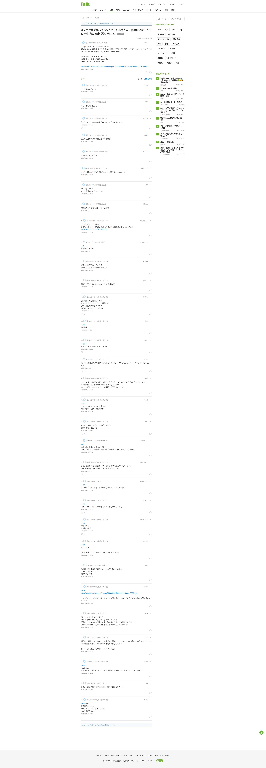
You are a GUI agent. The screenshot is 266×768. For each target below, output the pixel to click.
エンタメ (126, 10)
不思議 (172, 48)
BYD (159, 44)
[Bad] (150, 72)
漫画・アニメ (138, 10)
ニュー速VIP (164, 104)
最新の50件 (148, 79)
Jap (180, 30)
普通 (166, 44)
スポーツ (158, 10)
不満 (173, 53)
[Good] (146, 72)
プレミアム (161, 4)
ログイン (181, 4)
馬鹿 (166, 30)
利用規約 (126, 761)
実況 (118, 10)
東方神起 (161, 34)
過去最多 (176, 39)
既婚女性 (163, 85)
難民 (161, 91)
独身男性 (163, 144)
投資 (173, 10)
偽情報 (160, 63)
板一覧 (143, 4)
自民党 (160, 58)
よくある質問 (116, 761)
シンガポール (172, 58)
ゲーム (148, 10)
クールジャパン (163, 39)
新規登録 (172, 4)
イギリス (175, 44)
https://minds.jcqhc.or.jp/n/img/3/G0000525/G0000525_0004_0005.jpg (109, 593)
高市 (159, 30)
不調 (177, 63)
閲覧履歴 (152, 4)
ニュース (103, 10)
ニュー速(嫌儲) (165, 114)
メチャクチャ (163, 53)
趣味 (166, 10)
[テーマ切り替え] (159, 760)
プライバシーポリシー (138, 761)
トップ (93, 10)
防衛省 (169, 63)
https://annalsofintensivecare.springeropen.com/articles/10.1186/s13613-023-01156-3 (114, 66)
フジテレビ (162, 48)
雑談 (111, 10)
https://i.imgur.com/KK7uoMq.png (94, 229)
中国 (173, 30)
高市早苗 (171, 34)
